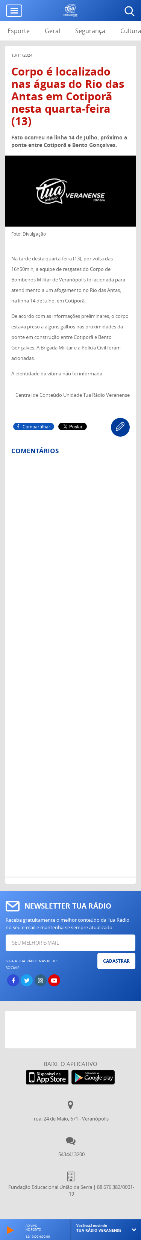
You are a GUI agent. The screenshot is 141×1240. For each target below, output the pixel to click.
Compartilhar (36, 426)
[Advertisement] (73, 1029)
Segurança (90, 31)
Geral (52, 31)
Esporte (19, 31)
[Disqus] (70, 559)
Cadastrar (116, 961)
